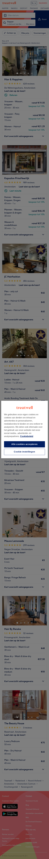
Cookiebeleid (26, 436)
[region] (24, 429)
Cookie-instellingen (24, 452)
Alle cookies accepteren (24, 444)
